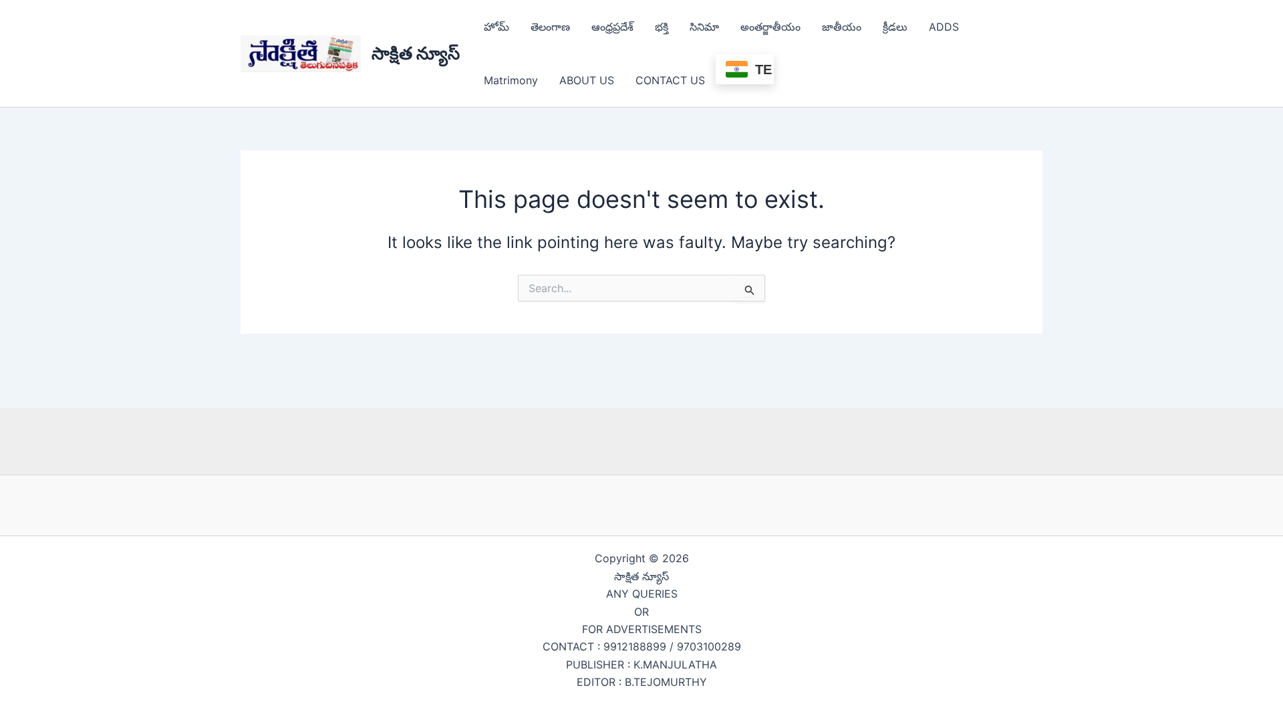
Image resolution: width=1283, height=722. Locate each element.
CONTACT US (670, 80)
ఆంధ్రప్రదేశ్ (612, 26)
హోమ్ (496, 26)
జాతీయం (841, 26)
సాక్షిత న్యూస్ (416, 53)
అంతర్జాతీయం (770, 26)
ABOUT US (586, 80)
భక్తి (661, 26)
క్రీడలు (895, 26)
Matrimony (511, 80)
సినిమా (704, 26)
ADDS (944, 26)
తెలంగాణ (550, 26)
